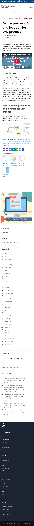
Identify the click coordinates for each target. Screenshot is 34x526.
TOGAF (7, 333)
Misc (6, 310)
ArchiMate (8, 268)
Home (4, 13)
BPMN (6, 270)
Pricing (4, 483)
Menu (31, 7)
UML (6, 336)
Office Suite (8, 316)
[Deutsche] (9, 19)
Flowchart (8, 296)
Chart (6, 276)
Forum (4, 445)
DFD (6, 285)
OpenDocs (8, 319)
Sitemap (4, 491)
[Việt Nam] (27, 19)
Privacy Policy (6, 509)
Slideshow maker (10, 324)
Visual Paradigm (9, 341)
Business (7, 273)
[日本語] (21, 19)
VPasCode (8, 347)
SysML (6, 330)
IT (5, 304)
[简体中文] (29, 19)
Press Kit (4, 442)
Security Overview (7, 512)
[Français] (16, 19)
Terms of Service (7, 507)
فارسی (4, 141)
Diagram (9, 13)
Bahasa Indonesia (22, 141)
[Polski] (22, 19)
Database (8, 282)
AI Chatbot (8, 259)
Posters (4, 463)
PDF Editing (8, 321)
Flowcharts (5, 468)
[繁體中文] (31, 19)
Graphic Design (9, 299)
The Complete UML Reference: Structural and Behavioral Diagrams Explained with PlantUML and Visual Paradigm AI (14, 404)
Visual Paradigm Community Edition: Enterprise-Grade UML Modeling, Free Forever (15, 412)
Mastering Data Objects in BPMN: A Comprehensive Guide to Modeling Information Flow (14, 380)
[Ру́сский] (26, 19)
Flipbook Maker (9, 293)
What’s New (5, 440)
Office (6, 313)
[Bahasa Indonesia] (19, 19)
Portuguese (11, 144)
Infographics (8, 302)
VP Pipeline (8, 344)
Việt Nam (23, 144)
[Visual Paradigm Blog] (8, 8)
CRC (6, 279)
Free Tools (5, 494)
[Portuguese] (24, 19)
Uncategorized (9, 338)
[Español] (12, 19)
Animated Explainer (11, 265)
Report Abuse (6, 515)
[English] (11, 19)
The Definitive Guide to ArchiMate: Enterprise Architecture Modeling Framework (14, 396)
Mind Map (8, 307)
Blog (3, 489)
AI (5, 256)
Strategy (7, 327)
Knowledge (5, 486)
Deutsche (23, 139)
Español (28, 139)
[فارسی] (14, 19)
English (14, 141)
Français (9, 141)
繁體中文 (9, 146)
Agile (6, 253)
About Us (4, 437)
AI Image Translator (11, 262)
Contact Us (5, 448)
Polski (6, 144)
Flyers (3, 465)
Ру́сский (18, 144)
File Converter (9, 290)
